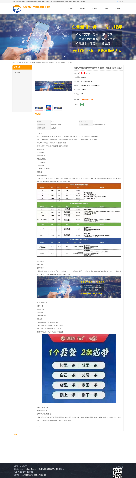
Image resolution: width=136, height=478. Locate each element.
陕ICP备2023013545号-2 (34, 469)
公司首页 (70, 8)
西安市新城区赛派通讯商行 (49, 469)
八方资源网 (24, 475)
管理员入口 (37, 475)
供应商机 (82, 8)
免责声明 (30, 475)
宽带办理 (32, 62)
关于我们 (106, 8)
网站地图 (43, 475)
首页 (20, 62)
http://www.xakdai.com (43, 427)
